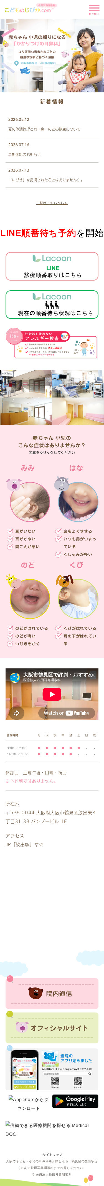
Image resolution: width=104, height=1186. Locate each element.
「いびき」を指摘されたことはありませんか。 (46, 179)
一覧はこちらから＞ (52, 203)
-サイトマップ (52, 1154)
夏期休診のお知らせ (24, 154)
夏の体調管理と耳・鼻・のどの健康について (44, 129)
